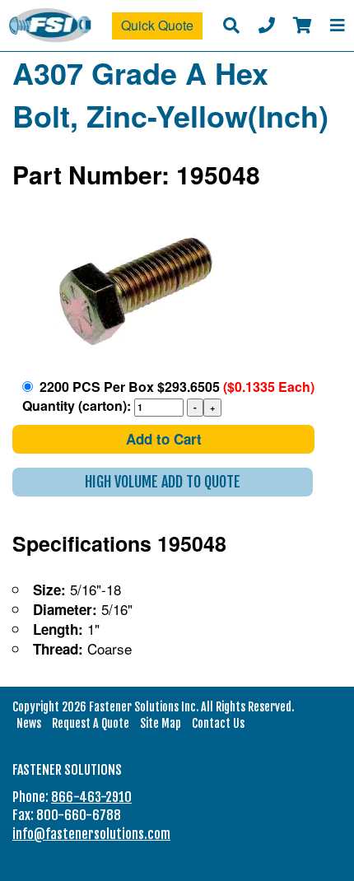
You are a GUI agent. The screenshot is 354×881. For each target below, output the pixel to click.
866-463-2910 (91, 797)
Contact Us (218, 723)
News (28, 723)
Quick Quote (157, 25)
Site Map (160, 723)
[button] (162, 482)
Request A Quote (90, 723)
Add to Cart (164, 439)
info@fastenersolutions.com (91, 834)
